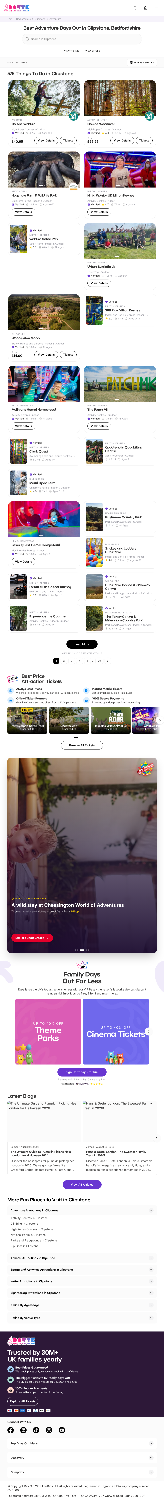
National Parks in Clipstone (28, 1234)
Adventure (55, 19)
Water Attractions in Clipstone (31, 1281)
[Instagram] (49, 1431)
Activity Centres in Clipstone (29, 1218)
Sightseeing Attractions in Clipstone (35, 1292)
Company (17, 1472)
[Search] (135, 8)
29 (99, 660)
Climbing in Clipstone (24, 1223)
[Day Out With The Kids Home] (16, 8)
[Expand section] (151, 1258)
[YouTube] (62, 1431)
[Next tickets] (160, 720)
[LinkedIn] (23, 1431)
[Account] (145, 8)
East (9, 19)
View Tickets (71, 51)
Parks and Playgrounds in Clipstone (34, 1240)
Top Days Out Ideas (24, 1443)
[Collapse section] (151, 1210)
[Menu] (156, 8)
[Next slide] (149, 1031)
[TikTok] (36, 1431)
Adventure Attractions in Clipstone (34, 1210)
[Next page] (108, 661)
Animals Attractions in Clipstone (33, 1258)
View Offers (92, 51)
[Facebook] (10, 1431)
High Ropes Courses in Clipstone (32, 1229)
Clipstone (40, 19)
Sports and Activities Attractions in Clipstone (42, 1269)
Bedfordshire (23, 19)
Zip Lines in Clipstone (24, 1246)
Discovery (17, 1457)
